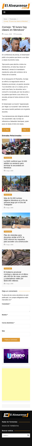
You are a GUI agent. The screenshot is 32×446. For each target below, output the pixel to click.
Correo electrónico (8, 323)
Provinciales (18, 34)
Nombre (5, 314)
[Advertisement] (16, 384)
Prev (7, 130)
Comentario (6, 304)
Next (24, 130)
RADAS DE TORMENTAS (10, 426)
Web (3, 331)
